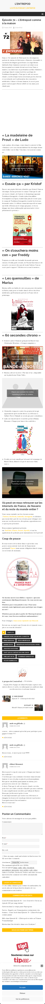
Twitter (6, 517)
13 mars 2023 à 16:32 (15, 766)
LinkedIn (20, 517)
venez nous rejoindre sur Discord (25, 621)
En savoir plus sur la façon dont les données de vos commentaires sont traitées (21, 888)
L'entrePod (18, 28)
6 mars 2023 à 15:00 (15, 726)
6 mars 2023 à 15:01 (15, 747)
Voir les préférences (22, 999)
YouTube (8, 530)
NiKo (4, 918)
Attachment (6, 862)
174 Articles (28, 681)
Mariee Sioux (8, 644)
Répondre (8, 738)
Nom (3, 838)
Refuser (22, 993)
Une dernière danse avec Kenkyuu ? (23, 924)
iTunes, (15, 530)
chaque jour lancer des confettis (16, 636)
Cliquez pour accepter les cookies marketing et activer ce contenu (22, 167)
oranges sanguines (11, 648)
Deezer (20, 530)
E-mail (4, 844)
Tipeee (12, 548)
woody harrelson (10, 660)
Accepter (22, 987)
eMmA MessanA (16, 764)
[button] (42, 966)
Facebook (12, 517)
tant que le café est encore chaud (16, 652)
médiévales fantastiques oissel (28, 644)
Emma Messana (9, 640)
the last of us (9, 656)
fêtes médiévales (24, 640)
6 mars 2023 (8, 28)
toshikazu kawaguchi (26, 656)
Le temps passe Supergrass (22, 907)
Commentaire (7, 822)
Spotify (27, 530)
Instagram (28, 517)
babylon (11, 632)
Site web (5, 850)
